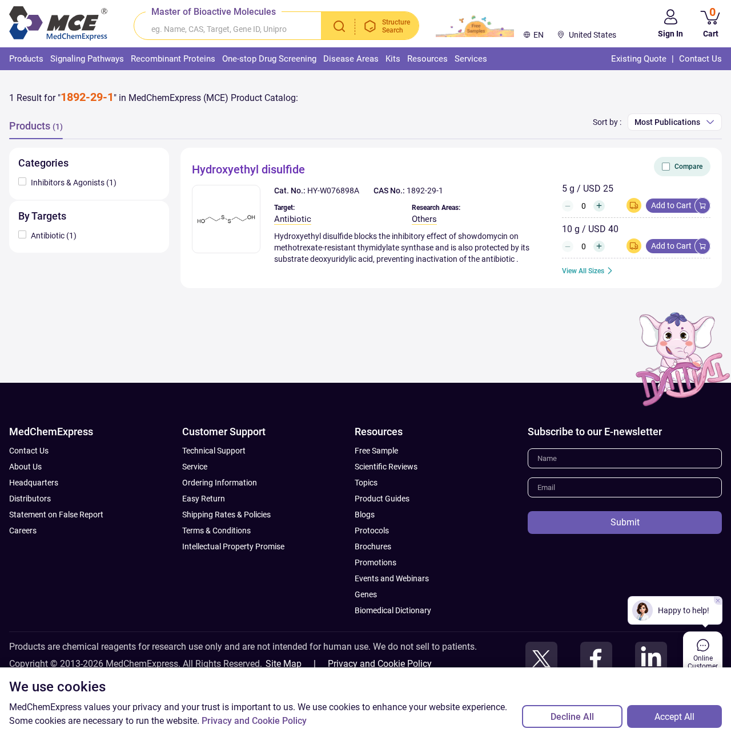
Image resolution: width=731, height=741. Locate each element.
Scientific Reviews (386, 466)
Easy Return (203, 498)
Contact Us (29, 450)
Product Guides (382, 498)
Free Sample (376, 450)
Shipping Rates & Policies (226, 514)
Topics (366, 482)
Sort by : (607, 122)
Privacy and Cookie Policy (380, 663)
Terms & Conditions (216, 530)
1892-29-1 (425, 190)
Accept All (674, 716)
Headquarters (33, 482)
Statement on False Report (56, 514)
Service (194, 466)
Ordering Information (219, 482)
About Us (25, 466)
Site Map (284, 663)
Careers (23, 530)
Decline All (572, 716)
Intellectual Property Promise (233, 546)
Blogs (365, 514)
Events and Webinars (392, 578)
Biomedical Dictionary (393, 610)
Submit (625, 522)
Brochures (373, 546)
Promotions (375, 562)
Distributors (30, 498)
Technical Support (214, 450)
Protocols (372, 530)
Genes (366, 594)
